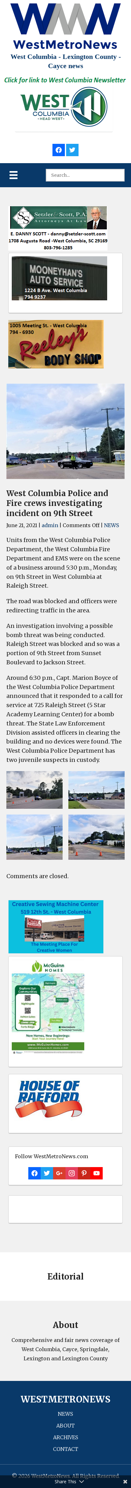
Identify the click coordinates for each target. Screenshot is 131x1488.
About (65, 1425)
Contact (65, 1449)
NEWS (111, 525)
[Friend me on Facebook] (58, 149)
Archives (65, 1437)
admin (50, 525)
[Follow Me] (72, 149)
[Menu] (13, 175)
